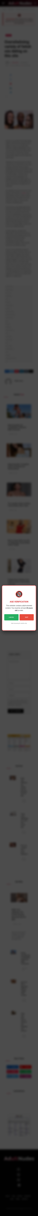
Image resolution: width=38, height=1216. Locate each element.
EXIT (26, 617)
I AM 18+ (11, 617)
